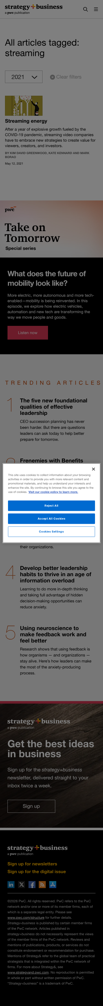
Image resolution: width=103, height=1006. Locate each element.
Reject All (51, 505)
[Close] (93, 468)
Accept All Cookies (51, 518)
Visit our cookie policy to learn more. (53, 492)
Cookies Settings (51, 531)
